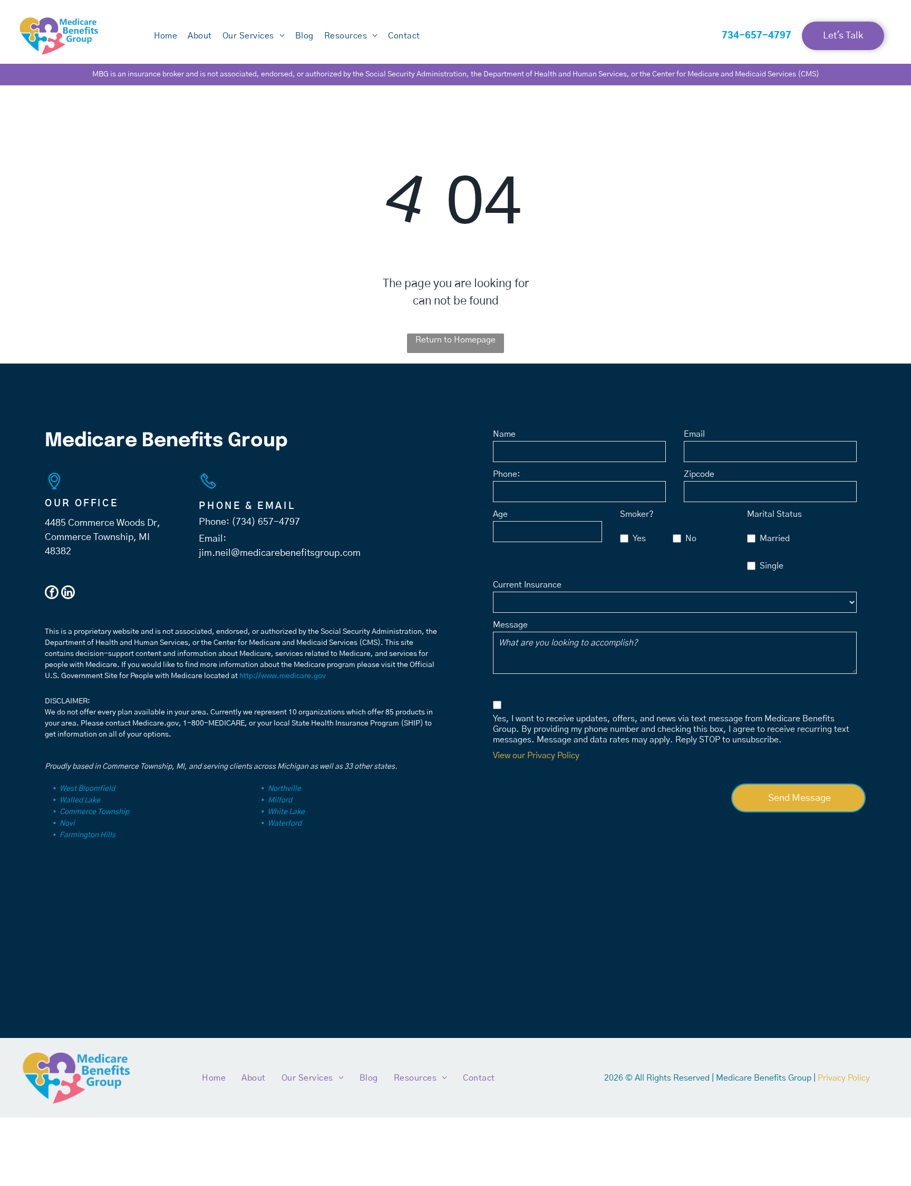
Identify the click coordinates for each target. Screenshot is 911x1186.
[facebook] (52, 593)
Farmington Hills (87, 835)
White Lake (286, 812)
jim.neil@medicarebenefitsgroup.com (280, 553)
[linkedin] (68, 593)
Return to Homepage (455, 340)
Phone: (506, 474)
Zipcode (699, 474)
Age (500, 514)
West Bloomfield (87, 788)
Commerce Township (94, 812)
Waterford (285, 823)
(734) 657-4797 (265, 522)
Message (510, 625)
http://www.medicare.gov (282, 676)
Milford (280, 800)
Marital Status (774, 514)
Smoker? (637, 514)
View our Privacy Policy (536, 755)
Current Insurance (527, 585)
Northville (284, 788)
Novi (67, 823)
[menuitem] (166, 36)
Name (504, 434)
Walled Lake (80, 800)
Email (694, 434)
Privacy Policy (844, 1078)
